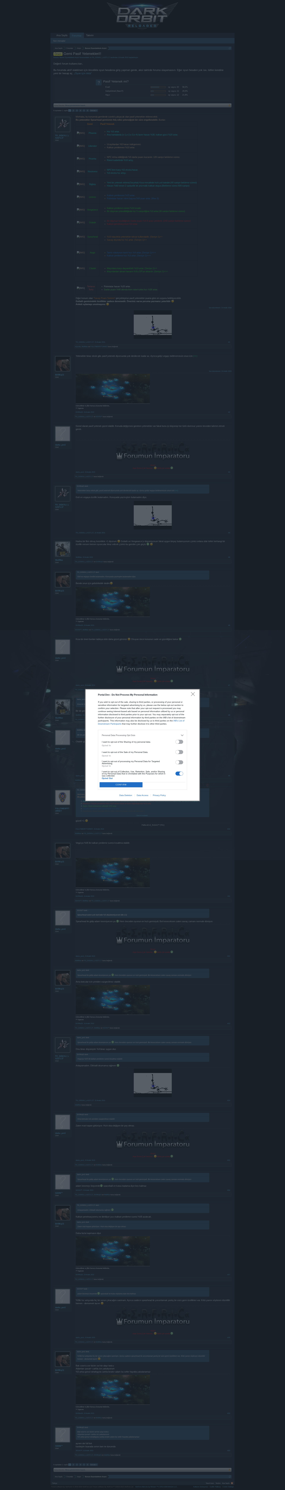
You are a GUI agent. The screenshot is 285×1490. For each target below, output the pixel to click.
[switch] (179, 742)
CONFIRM (121, 785)
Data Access (142, 795)
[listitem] (142, 735)
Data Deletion (125, 795)
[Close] (194, 695)
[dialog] (142, 745)
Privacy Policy (159, 795)
